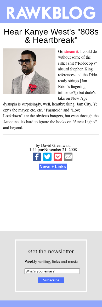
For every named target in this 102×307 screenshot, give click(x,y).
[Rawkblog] (51, 11)
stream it (71, 51)
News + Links (52, 166)
